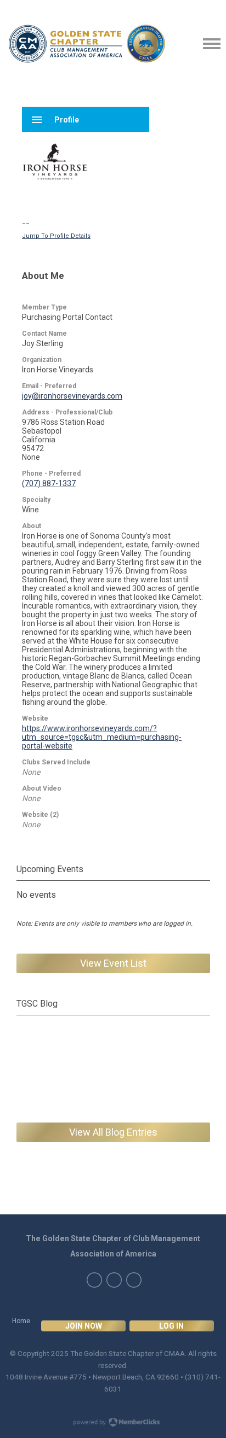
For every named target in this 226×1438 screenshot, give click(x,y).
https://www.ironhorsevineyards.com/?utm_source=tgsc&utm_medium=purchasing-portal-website (102, 737)
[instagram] (134, 1280)
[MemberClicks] (86, 44)
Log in (171, 1326)
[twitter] (94, 1280)
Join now (83, 1326)
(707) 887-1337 (49, 483)
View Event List (113, 963)
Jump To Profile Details (56, 235)
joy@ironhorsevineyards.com (72, 395)
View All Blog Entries (113, 1132)
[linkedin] (114, 1280)
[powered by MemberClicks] (113, 1423)
